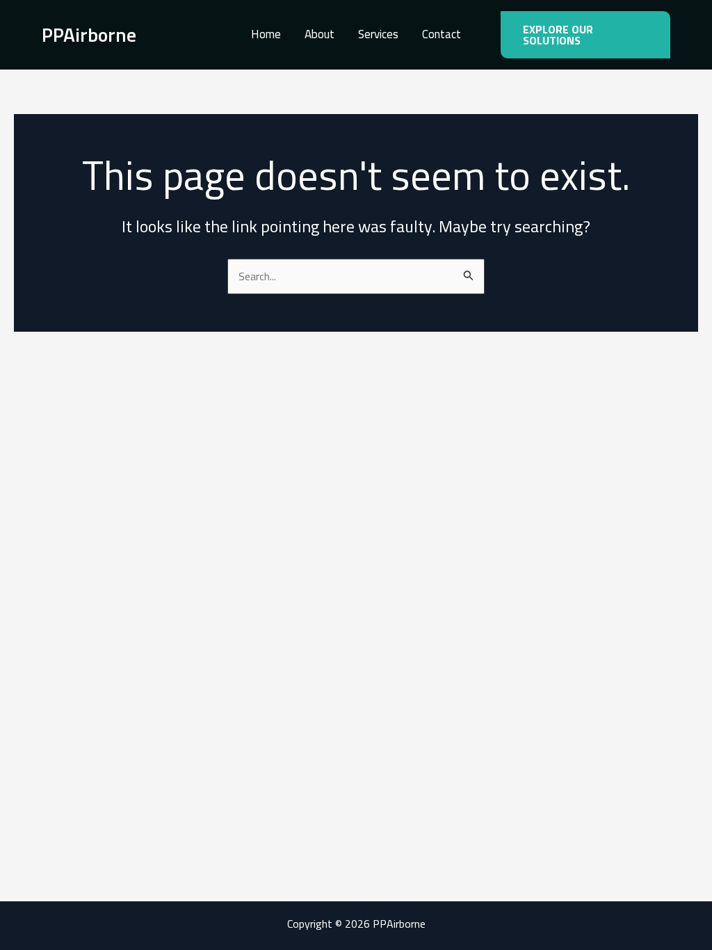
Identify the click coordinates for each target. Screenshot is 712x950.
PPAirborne (89, 34)
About (319, 34)
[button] (585, 34)
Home (266, 34)
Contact (441, 34)
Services (378, 34)
